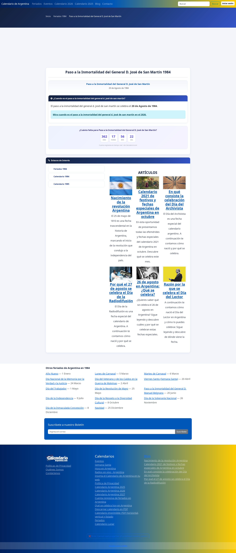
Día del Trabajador (56, 388)
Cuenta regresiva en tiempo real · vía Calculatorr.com (118, 145)
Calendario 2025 (84, 3)
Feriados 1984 (60, 169)
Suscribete (181, 431)
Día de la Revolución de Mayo (111, 388)
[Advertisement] (118, 46)
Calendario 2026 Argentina (118, 546)
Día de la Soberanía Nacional (160, 398)
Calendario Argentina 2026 (110, 490)
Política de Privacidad (107, 483)
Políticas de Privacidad (58, 465)
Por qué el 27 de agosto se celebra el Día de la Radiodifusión (121, 292)
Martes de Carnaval (155, 373)
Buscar (215, 3)
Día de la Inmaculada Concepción (65, 407)
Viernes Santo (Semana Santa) (161, 379)
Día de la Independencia (59, 398)
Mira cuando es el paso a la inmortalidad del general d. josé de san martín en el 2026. (99, 114)
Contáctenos (53, 473)
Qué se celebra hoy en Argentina (113, 505)
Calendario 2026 (64, 3)
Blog (97, 3)
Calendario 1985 (61, 184)
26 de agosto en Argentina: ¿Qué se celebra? (147, 288)
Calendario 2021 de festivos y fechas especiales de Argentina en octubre (147, 204)
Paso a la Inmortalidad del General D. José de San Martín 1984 (118, 72)
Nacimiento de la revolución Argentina (121, 204)
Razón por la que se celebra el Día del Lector (174, 290)
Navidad (99, 407)
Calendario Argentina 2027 (110, 494)
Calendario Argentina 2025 (110, 487)
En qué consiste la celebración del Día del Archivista (174, 200)
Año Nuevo (52, 373)
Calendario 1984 (61, 176)
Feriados (37, 3)
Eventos (48, 3)
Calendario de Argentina (15, 3)
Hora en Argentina (105, 468)
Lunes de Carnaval (105, 373)
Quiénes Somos (55, 469)
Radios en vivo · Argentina (109, 472)
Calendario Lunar (104, 524)
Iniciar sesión (227, 3)
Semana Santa (103, 464)
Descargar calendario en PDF (111, 509)
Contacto (107, 3)
